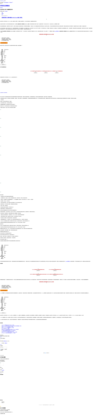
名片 (2, 14)
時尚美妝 (6, 11)
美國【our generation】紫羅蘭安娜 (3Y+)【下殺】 (8, 327)
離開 (4, 413)
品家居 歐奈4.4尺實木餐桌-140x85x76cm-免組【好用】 (12, 17)
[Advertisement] (46, 387)
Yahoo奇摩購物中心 (56, 31)
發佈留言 (1, 350)
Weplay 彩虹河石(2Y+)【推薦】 (6, 328)
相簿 (2, 12)
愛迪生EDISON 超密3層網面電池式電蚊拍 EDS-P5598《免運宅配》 (10, 329)
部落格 (2, 13)
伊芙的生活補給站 (5, 5)
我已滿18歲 (2, 413)
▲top (1, 344)
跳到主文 (1, 7)
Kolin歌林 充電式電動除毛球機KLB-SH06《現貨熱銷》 (9, 330)
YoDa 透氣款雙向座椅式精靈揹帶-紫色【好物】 (8, 331)
